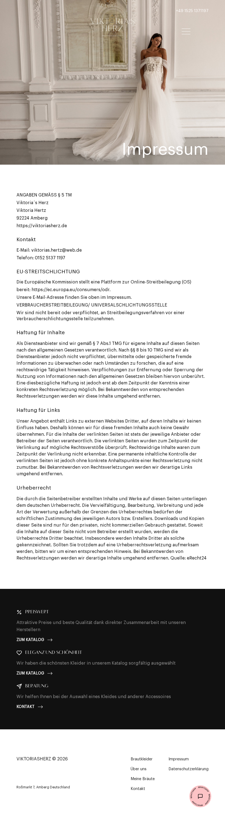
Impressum (178, 759)
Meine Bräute (143, 779)
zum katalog (30, 640)
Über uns (139, 769)
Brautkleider (142, 759)
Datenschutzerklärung (188, 769)
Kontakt (25, 707)
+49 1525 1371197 (192, 11)
